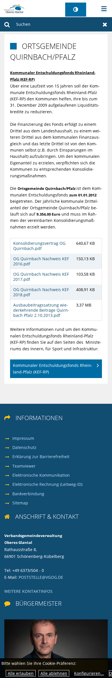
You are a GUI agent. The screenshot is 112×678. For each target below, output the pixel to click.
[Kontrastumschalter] (75, 10)
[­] (102, 9)
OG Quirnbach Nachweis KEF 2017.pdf (41, 276)
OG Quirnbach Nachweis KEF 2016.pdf (41, 261)
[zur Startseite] (14, 8)
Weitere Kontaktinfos (28, 591)
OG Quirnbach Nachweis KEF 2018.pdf (41, 292)
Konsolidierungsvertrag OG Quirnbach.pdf (39, 245)
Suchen (7, 24)
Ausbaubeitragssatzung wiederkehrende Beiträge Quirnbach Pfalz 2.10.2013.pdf (41, 310)
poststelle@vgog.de (41, 577)
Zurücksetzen (105, 24)
